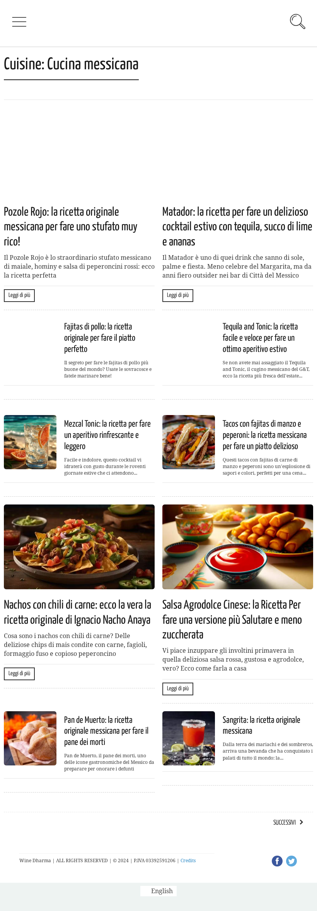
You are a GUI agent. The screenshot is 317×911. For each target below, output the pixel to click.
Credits (188, 860)
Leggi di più (19, 295)
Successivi (284, 823)
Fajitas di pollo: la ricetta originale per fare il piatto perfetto (99, 338)
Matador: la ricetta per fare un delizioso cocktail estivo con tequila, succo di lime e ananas (237, 227)
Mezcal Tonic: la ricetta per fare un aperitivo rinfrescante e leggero (107, 435)
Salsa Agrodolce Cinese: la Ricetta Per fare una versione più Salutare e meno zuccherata (232, 620)
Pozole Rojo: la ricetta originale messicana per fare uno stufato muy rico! (70, 227)
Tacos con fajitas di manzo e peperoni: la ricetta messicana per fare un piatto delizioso (265, 435)
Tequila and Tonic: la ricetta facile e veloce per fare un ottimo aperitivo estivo (260, 338)
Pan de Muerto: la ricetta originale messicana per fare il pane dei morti (106, 731)
